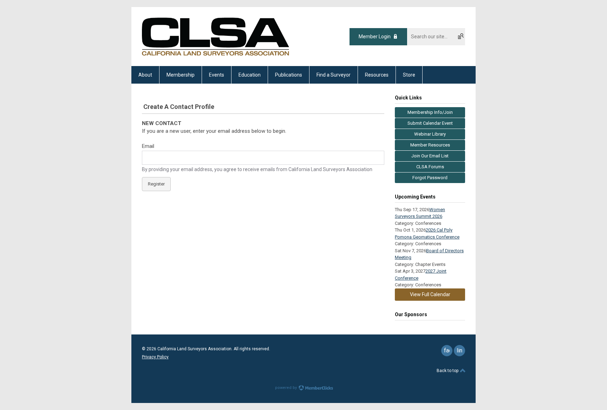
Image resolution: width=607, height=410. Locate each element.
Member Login (375, 36)
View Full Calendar (430, 294)
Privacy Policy (155, 356)
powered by (286, 387)
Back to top (448, 370)
